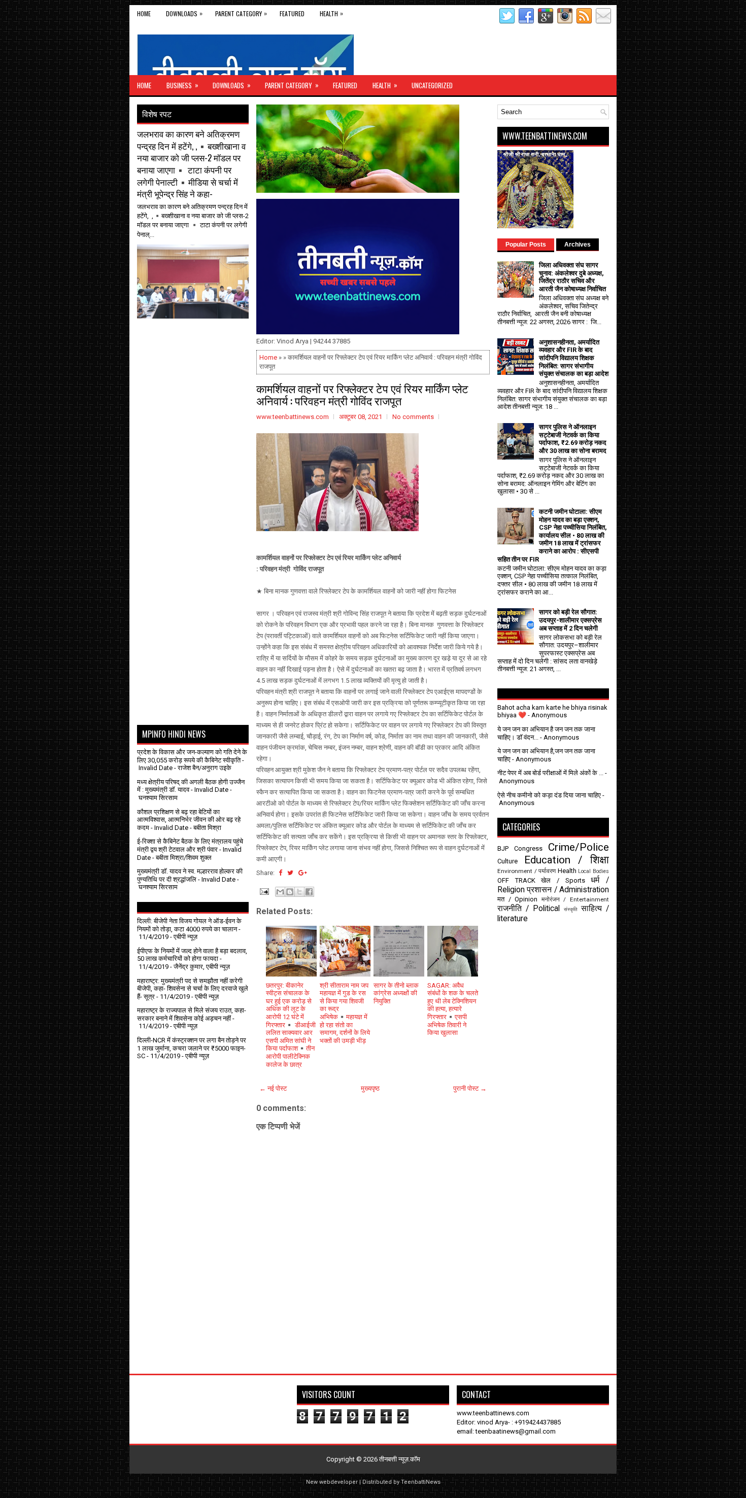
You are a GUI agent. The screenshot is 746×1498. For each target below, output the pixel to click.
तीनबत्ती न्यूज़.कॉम (399, 1459)
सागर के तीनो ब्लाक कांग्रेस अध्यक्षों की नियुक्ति (396, 993)
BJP (502, 848)
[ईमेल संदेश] (263, 891)
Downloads (184, 13)
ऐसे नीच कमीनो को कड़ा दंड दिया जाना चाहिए (549, 795)
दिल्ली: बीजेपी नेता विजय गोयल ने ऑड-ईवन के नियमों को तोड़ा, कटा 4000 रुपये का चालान (189, 925)
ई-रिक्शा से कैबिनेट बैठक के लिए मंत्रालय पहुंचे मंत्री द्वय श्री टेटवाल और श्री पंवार (190, 845)
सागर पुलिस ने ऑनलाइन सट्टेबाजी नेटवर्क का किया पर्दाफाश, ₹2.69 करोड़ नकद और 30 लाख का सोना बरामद (572, 439)
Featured (292, 13)
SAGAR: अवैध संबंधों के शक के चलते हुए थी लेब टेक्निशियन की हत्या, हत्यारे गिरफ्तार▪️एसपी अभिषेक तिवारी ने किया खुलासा (452, 1009)
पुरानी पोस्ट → (470, 1088)
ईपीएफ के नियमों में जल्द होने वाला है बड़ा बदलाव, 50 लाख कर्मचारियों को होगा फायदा (192, 955)
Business (182, 85)
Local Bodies (593, 871)
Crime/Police (578, 847)
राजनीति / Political (528, 908)
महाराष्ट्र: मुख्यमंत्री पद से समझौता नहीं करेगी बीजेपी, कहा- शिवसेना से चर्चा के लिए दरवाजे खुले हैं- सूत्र (192, 988)
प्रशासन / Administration (568, 889)
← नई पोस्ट (273, 1088)
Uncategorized (432, 85)
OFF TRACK (516, 880)
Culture (507, 861)
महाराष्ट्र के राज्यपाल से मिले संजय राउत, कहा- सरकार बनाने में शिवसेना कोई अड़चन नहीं (191, 1014)
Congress (528, 848)
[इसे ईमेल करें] (280, 892)
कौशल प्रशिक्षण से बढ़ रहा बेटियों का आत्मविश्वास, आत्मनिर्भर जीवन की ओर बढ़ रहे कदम (189, 819)
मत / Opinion (517, 899)
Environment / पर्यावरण (526, 871)
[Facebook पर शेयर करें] (309, 892)
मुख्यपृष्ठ (370, 1088)
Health (331, 13)
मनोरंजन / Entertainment (575, 899)
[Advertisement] (196, 344)
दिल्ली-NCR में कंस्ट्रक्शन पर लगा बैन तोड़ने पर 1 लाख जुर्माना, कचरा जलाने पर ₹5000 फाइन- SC (191, 1048)
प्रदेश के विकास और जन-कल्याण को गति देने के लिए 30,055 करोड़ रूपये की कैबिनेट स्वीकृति (192, 756)
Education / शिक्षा (566, 860)
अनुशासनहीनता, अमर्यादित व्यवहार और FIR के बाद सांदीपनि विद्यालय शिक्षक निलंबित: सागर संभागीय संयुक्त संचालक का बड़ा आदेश (573, 357)
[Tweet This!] (290, 873)
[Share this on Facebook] (280, 873)
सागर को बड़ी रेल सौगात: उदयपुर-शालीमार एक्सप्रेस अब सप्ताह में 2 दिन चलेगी (570, 620)
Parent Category (241, 13)
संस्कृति (571, 909)
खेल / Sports (563, 880)
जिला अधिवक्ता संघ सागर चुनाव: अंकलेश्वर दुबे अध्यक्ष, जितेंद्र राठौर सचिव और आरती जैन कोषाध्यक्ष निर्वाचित (572, 277)
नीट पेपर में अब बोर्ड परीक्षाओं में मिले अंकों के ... (550, 773)
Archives (577, 244)
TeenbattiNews (420, 1482)
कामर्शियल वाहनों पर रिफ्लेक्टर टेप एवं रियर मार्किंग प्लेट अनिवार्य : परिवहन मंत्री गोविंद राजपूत (362, 394)
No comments (413, 417)
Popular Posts (525, 244)
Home (144, 13)
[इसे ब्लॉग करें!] (290, 892)
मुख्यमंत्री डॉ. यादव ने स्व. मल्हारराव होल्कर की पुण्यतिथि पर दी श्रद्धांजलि (190, 875)
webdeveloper (338, 1482)
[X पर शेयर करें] (299, 892)
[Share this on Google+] (303, 873)
